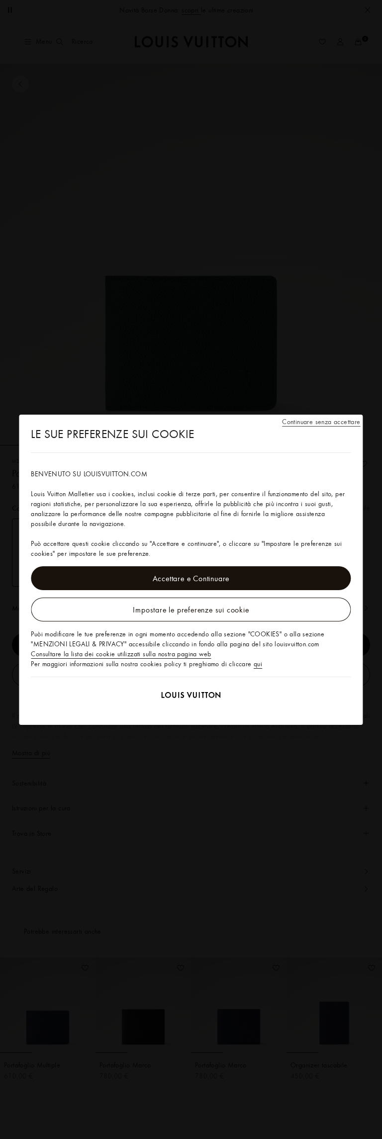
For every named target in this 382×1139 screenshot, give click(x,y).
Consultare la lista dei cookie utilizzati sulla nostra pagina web (121, 653)
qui (258, 663)
